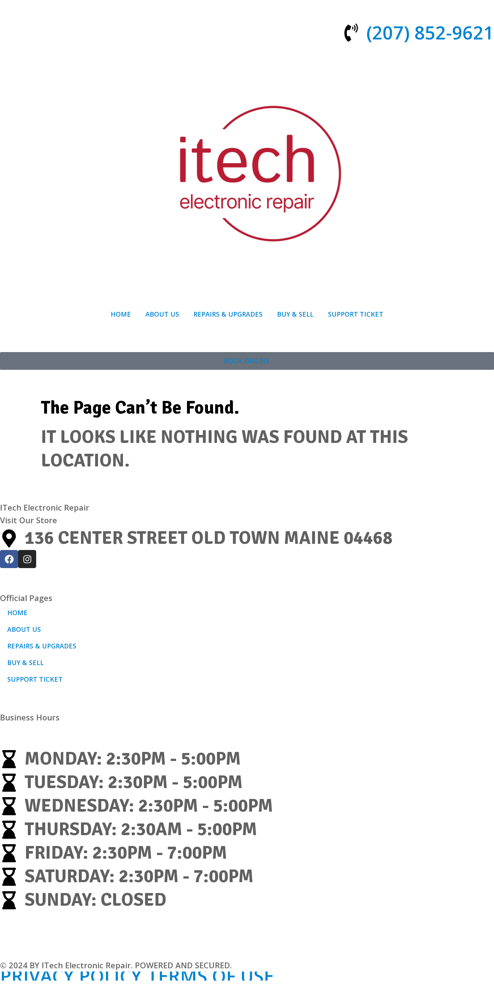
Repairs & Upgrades (228, 314)
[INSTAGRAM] (27, 559)
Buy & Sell (295, 314)
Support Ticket (355, 314)
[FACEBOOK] (9, 559)
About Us (162, 314)
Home (121, 314)
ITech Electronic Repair (44, 507)
